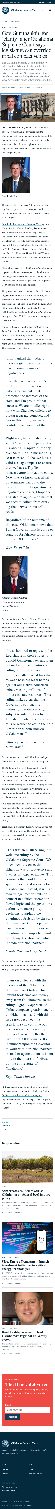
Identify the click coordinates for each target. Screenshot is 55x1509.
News (31, 1465)
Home (4, 1465)
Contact (4, 1474)
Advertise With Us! (35, 1474)
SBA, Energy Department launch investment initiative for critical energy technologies (25, 1265)
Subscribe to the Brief (9, 1491)
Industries (14, 21)
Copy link (5, 1129)
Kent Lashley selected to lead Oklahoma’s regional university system (24, 1336)
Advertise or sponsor (9, 1487)
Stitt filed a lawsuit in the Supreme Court (22, 224)
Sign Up (5, 1469)
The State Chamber (46, 2)
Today (4, 21)
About (31, 1469)
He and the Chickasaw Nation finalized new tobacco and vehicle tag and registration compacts (25, 1095)
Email (8, 1405)
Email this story (7, 1126)
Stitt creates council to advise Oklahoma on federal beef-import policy (26, 1194)
